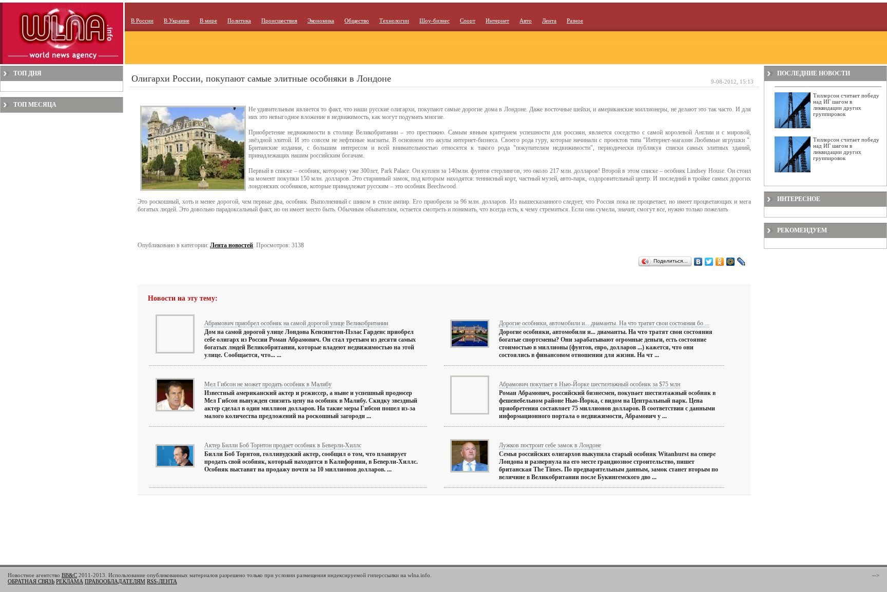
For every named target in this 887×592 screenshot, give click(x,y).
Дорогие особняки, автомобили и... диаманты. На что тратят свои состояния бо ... (604, 323)
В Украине (176, 20)
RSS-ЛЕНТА (162, 581)
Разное (575, 20)
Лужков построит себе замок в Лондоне (550, 445)
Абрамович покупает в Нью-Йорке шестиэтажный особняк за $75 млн (589, 384)
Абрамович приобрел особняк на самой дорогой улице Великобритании (296, 323)
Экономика (320, 20)
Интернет (497, 20)
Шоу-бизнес (434, 20)
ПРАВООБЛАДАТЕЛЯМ (115, 581)
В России (142, 20)
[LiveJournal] (741, 261)
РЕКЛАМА (69, 581)
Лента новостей (231, 245)
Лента (549, 20)
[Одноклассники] (720, 261)
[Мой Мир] (730, 261)
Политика (239, 20)
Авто (525, 20)
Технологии (394, 20)
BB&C (69, 575)
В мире (208, 20)
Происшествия (279, 20)
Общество (356, 20)
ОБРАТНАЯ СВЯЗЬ (31, 581)
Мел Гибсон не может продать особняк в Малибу (268, 384)
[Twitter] (709, 261)
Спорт (467, 20)
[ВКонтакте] (698, 261)
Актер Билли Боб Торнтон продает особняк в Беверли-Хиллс (282, 445)
